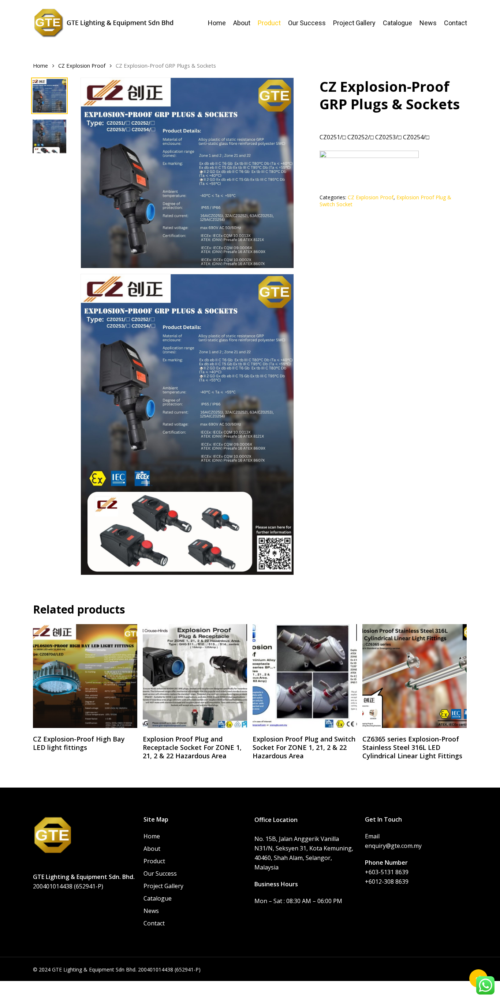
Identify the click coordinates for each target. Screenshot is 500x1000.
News (151, 911)
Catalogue (157, 898)
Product (154, 861)
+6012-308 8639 (386, 882)
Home (40, 65)
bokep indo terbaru (231, 986)
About (151, 849)
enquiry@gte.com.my (393, 846)
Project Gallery (163, 886)
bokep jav (273, 986)
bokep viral (187, 986)
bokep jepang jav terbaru (323, 986)
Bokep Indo (49, 986)
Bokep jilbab (153, 986)
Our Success (160, 873)
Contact (154, 923)
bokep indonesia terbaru (100, 986)
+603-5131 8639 (386, 872)
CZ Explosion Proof (81, 65)
